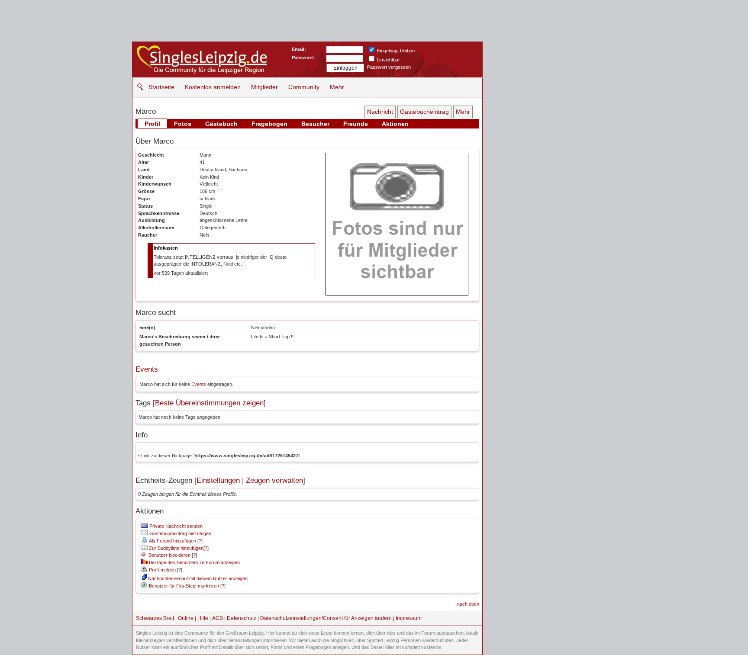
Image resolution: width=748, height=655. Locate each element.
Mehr (337, 86)
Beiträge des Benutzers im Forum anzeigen (194, 562)
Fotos (182, 123)
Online (185, 618)
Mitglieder (264, 86)
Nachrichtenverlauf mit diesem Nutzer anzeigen (197, 578)
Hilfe (202, 618)
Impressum (409, 618)
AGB (217, 618)
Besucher (315, 123)
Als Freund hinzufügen (172, 540)
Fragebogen (269, 123)
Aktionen (395, 123)
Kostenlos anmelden (213, 86)
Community (303, 86)
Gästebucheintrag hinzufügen (179, 533)
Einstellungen (218, 480)
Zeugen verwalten (274, 480)
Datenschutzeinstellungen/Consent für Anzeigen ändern (326, 618)
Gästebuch (221, 123)
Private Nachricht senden (175, 526)
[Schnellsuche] (137, 86)
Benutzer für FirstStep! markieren (184, 585)
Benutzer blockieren (168, 555)
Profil (152, 123)
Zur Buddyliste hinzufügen (175, 548)
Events (146, 369)
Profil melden (162, 569)
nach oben (468, 604)
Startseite (161, 86)
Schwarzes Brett (155, 618)
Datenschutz (241, 618)
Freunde (355, 123)
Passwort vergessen (389, 67)
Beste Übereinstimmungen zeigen (209, 403)
